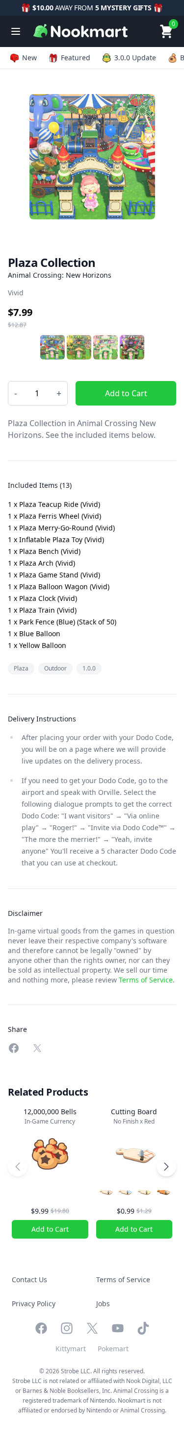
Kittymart (70, 1348)
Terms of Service (146, 979)
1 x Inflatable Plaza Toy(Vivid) (56, 539)
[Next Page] (166, 1166)
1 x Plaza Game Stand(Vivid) (54, 574)
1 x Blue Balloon (34, 633)
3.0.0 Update (135, 57)
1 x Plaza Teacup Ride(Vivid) (54, 504)
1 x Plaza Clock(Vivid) (42, 598)
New (29, 57)
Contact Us (29, 1279)
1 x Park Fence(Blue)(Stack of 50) (62, 621)
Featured (75, 57)
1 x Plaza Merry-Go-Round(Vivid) (61, 527)
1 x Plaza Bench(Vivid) (44, 551)
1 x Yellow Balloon (37, 645)
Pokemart (113, 1348)
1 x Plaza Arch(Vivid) (41, 563)
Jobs (103, 1303)
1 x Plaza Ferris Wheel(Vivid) (54, 516)
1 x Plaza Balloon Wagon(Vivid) (58, 586)
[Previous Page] (17, 1166)
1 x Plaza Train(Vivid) (42, 610)
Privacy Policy (33, 1303)
